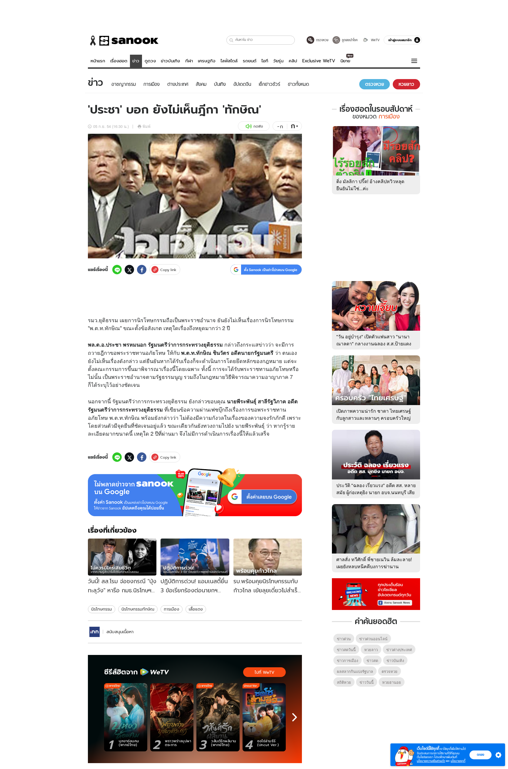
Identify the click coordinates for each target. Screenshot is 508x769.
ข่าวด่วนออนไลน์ (373, 638)
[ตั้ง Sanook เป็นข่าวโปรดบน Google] (195, 492)
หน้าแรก (98, 61)
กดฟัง (258, 126)
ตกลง (480, 754)
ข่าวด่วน (344, 638)
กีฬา (189, 61)
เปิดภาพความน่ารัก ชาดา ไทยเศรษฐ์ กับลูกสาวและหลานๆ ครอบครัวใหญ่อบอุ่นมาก (373, 417)
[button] (231, 40)
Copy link (168, 269)
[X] (129, 269)
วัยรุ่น (278, 61)
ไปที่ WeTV (264, 672)
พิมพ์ (147, 126)
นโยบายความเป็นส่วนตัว (431, 761)
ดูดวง (150, 61)
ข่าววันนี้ (367, 682)
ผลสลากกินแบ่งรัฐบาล (355, 671)
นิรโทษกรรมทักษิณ (137, 609)
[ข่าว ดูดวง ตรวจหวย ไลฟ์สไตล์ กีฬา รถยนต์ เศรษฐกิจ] (123, 40)
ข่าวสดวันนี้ (346, 649)
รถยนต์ (249, 61)
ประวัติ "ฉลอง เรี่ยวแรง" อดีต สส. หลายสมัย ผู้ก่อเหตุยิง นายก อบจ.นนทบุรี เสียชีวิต (376, 492)
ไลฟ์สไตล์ (229, 61)
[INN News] (94, 632)
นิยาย (345, 61)
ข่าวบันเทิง (170, 61)
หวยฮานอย (391, 682)
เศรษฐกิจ (206, 61)
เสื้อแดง (196, 609)
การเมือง (171, 609)
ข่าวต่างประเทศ (399, 649)
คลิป (293, 61)
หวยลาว (371, 649)
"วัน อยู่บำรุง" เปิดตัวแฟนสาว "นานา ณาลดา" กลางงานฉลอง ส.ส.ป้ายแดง (373, 340)
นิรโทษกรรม (101, 609)
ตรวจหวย (389, 671)
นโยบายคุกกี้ (458, 761)
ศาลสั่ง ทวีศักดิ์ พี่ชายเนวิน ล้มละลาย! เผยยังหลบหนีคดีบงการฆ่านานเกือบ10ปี (374, 566)
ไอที (264, 61)
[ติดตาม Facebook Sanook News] (376, 593)
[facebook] (141, 269)
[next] (294, 717)
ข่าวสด (372, 660)
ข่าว (135, 61)
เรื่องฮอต (118, 61)
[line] (117, 269)
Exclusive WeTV (318, 61)
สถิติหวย (344, 682)
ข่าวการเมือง (347, 660)
